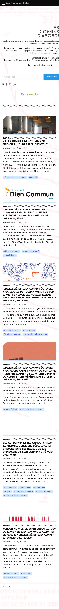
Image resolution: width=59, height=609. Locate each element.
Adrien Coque (31, 60)
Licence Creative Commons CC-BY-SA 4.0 (44, 42)
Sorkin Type (53, 60)
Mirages (55, 58)
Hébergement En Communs (44, 50)
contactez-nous (52, 65)
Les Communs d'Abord (18, 3)
